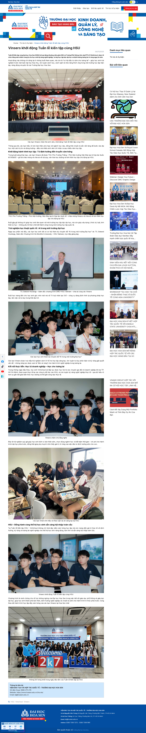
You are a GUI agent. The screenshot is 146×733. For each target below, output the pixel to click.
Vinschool (19, 702)
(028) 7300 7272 (72, 722)
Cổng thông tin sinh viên (120, 2)
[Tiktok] (2, 366)
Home (15, 43)
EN (133, 2)
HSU (12, 702)
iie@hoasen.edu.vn (71, 719)
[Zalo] (2, 376)
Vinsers (26, 702)
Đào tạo (86, 8)
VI (131, 2)
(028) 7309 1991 (84, 722)
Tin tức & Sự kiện (112, 8)
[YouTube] (2, 371)
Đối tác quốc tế (97, 8)
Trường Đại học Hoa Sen (80, 730)
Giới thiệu (77, 8)
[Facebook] (2, 361)
